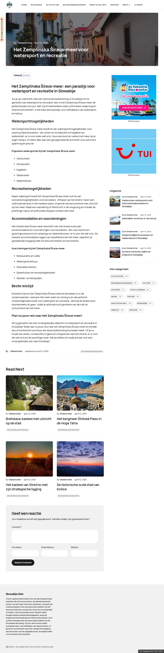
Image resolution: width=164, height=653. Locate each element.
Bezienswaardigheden (91, 351)
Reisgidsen (144, 303)
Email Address (47, 547)
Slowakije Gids (14, 594)
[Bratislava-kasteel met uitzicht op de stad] (29, 393)
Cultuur (149, 283)
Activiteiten (119, 276)
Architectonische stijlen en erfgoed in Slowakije (136, 253)
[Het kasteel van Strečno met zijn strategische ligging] (29, 459)
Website (74, 547)
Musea (116, 296)
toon (26, 75)
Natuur (133, 296)
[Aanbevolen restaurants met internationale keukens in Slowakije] (115, 201)
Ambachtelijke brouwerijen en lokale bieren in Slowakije (137, 236)
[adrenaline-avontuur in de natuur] (115, 219)
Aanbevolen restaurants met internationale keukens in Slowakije (137, 203)
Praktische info (121, 303)
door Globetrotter (130, 197)
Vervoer (136, 310)
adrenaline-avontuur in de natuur (139, 218)
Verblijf (117, 310)
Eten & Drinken (139, 290)
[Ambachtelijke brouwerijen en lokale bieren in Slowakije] (115, 236)
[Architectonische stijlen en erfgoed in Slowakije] (115, 252)
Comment (17, 527)
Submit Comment (23, 562)
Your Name (16, 547)
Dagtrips (117, 290)
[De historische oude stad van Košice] (80, 459)
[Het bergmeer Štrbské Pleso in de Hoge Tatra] (80, 393)
